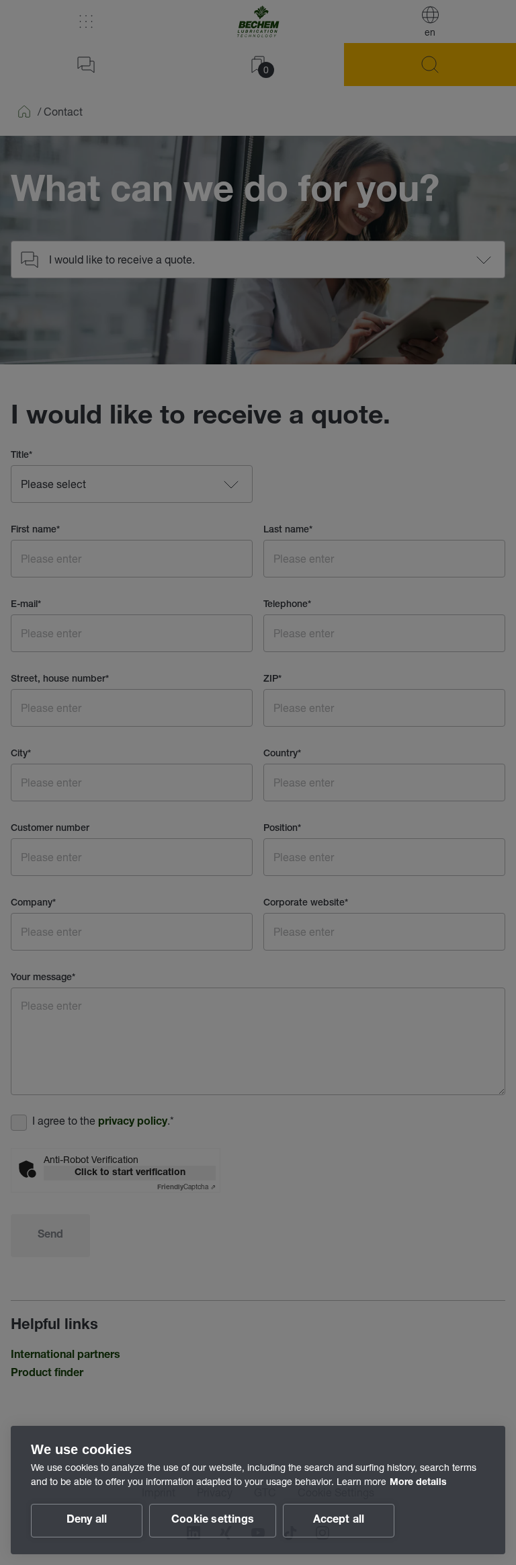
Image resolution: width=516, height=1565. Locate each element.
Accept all (339, 1520)
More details (418, 1483)
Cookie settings (212, 1520)
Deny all (87, 1520)
